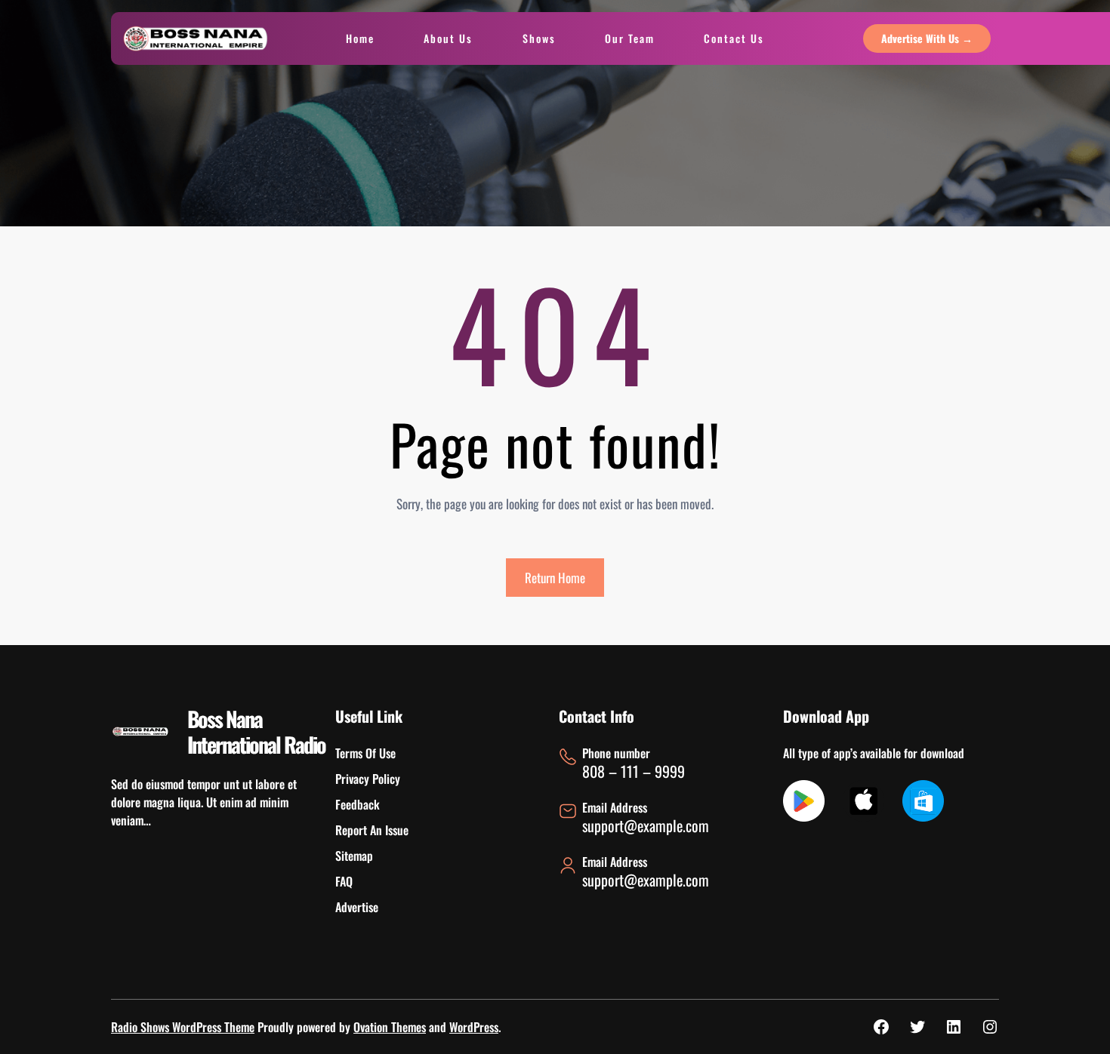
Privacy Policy (367, 779)
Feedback (357, 804)
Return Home (555, 577)
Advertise (356, 907)
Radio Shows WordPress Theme (182, 1027)
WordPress (473, 1027)
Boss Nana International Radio (256, 731)
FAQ (344, 881)
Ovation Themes (389, 1027)
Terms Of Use (365, 753)
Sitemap (354, 856)
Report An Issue (372, 830)
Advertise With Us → (927, 38)
